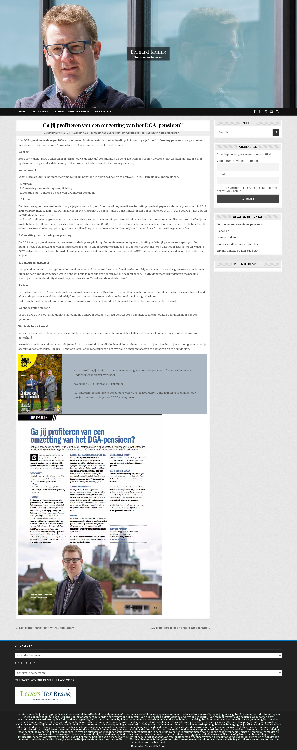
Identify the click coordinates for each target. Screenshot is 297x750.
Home (22, 112)
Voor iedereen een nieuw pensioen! (240, 224)
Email (221, 174)
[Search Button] (277, 111)
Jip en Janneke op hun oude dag (237, 250)
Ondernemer (113, 133)
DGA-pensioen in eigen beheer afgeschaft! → (179, 627)
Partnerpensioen (131, 133)
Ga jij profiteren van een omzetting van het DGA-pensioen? (113, 125)
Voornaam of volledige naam (237, 160)
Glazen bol (223, 230)
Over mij (101, 112)
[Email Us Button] (271, 111)
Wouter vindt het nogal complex (237, 244)
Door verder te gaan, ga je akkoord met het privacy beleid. (247, 189)
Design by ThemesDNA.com (148, 746)
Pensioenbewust (151, 133)
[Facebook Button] (254, 111)
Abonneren (40, 112)
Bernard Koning (148, 51)
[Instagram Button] (265, 111)
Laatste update (226, 237)
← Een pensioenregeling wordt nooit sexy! (45, 627)
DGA (104, 133)
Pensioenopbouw (170, 133)
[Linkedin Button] (260, 111)
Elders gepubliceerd (70, 112)
